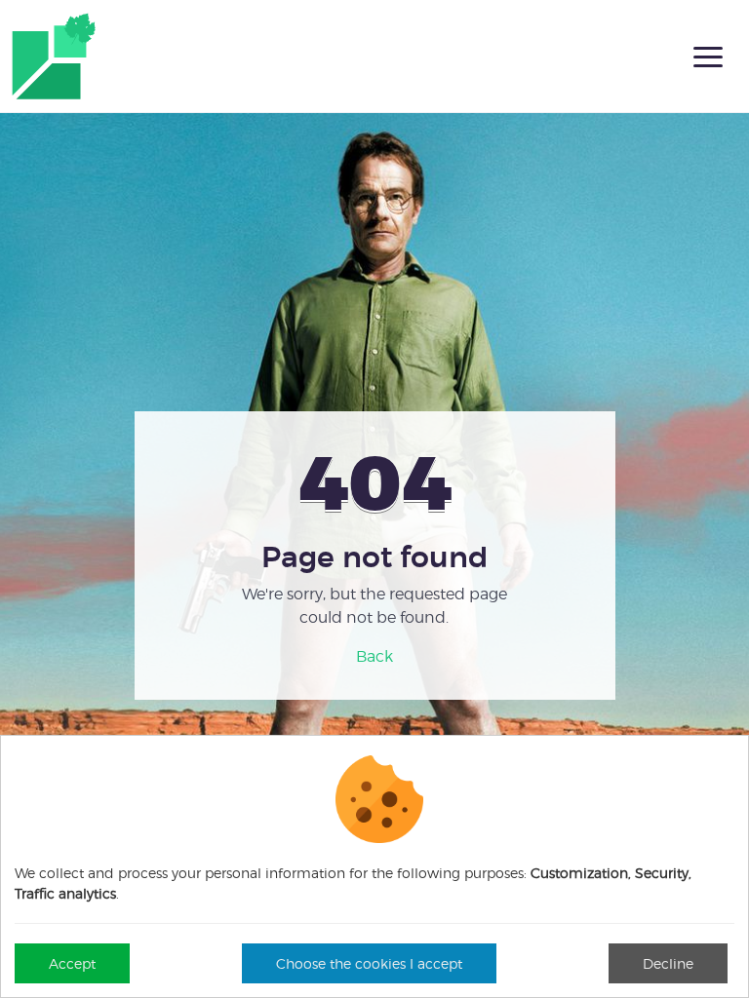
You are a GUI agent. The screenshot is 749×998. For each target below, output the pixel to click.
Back (374, 656)
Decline (668, 963)
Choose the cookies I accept (369, 963)
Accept (72, 963)
